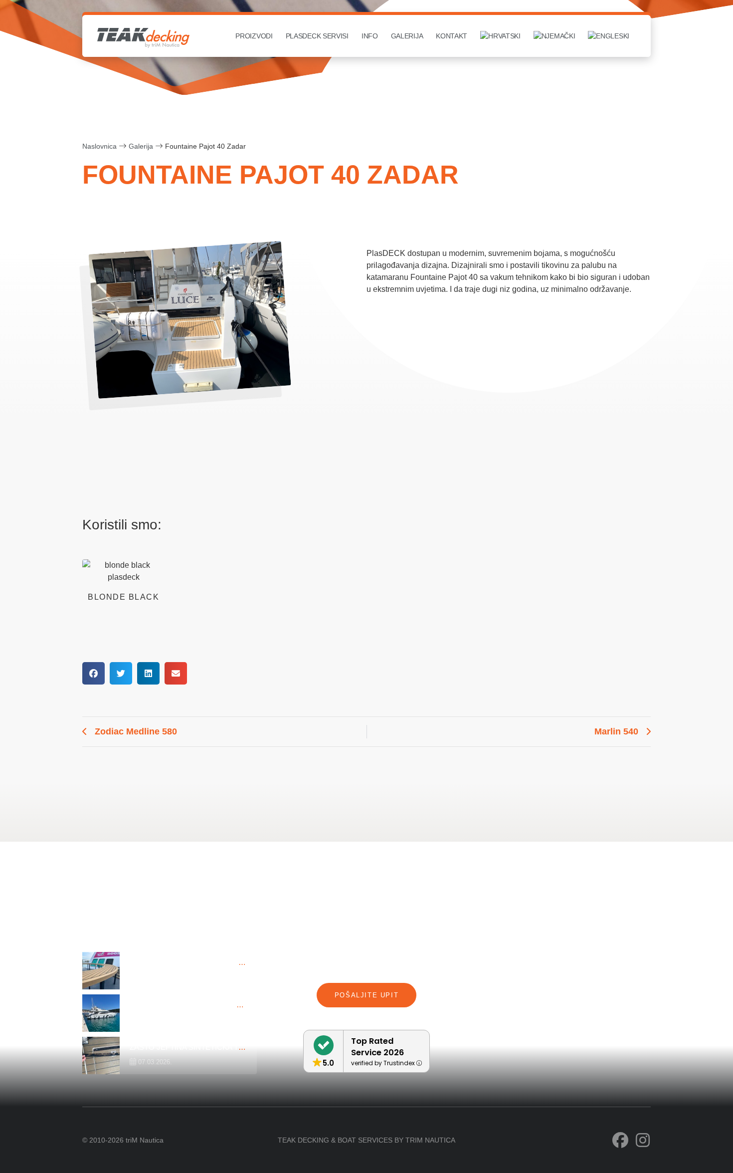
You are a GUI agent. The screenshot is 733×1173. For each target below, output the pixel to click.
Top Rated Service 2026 (377, 1046)
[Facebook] (620, 1140)
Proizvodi (253, 36)
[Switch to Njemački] (554, 36)
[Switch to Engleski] (608, 36)
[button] (93, 673)
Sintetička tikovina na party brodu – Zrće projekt (236, 962)
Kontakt (451, 36)
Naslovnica (99, 146)
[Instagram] (643, 1140)
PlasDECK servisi (317, 36)
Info (370, 36)
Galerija (407, 36)
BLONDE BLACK (123, 597)
